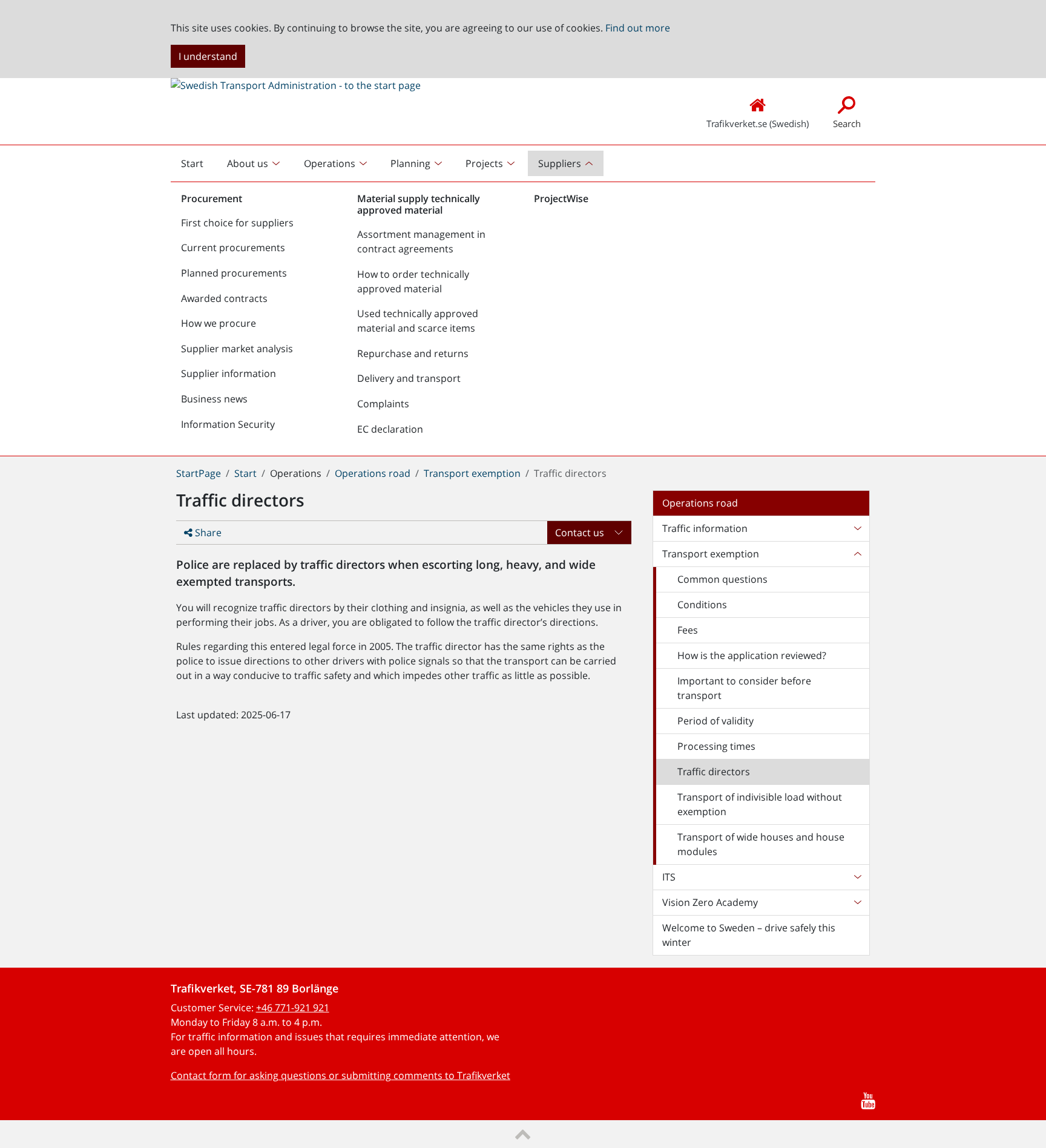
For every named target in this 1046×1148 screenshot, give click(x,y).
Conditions (702, 604)
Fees (687, 630)
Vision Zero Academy (710, 902)
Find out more (637, 27)
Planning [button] (410, 163)
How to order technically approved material (413, 281)
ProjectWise (561, 198)
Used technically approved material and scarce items (417, 321)
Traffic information (705, 528)
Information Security (228, 424)
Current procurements (233, 247)
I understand (208, 56)
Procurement (211, 198)
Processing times (716, 746)
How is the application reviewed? (751, 655)
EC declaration (390, 429)
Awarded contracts (224, 298)
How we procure (218, 323)
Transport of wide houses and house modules (760, 844)
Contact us (579, 532)
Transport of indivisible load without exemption (759, 804)
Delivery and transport (409, 378)
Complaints (383, 403)
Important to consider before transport (744, 688)
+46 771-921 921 (292, 1007)
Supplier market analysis (237, 348)
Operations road (372, 473)
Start (196, 166)
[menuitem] (255, 163)
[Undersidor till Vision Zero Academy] (857, 902)
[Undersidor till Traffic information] (857, 528)
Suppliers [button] (559, 163)
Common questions (722, 579)
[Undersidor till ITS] (857, 877)
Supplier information (228, 373)
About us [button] (247, 163)
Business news (214, 398)
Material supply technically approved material (418, 204)
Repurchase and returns (413, 353)
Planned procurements (234, 273)
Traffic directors (713, 771)
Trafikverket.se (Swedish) (757, 123)
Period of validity (715, 720)
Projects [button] (484, 163)
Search (847, 123)
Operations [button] (329, 163)
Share (207, 532)
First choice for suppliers (237, 222)
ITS (669, 877)
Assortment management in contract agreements (421, 241)
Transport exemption (472, 473)
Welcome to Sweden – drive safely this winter (748, 935)
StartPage (198, 473)
